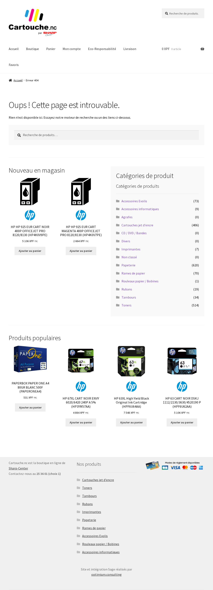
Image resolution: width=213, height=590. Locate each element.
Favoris (14, 65)
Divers (125, 241)
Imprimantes (130, 249)
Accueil (14, 49)
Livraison (129, 49)
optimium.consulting (106, 574)
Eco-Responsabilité (102, 49)
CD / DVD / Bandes (134, 233)
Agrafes (127, 217)
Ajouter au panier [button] (30, 251)
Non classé (129, 257)
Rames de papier (133, 273)
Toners (126, 305)
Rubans (126, 289)
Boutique (32, 49)
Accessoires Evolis (134, 201)
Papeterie (128, 265)
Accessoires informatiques (140, 209)
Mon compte (72, 49)
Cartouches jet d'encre (137, 225)
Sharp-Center (18, 468)
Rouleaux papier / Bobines (140, 281)
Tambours (128, 297)
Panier (50, 49)
